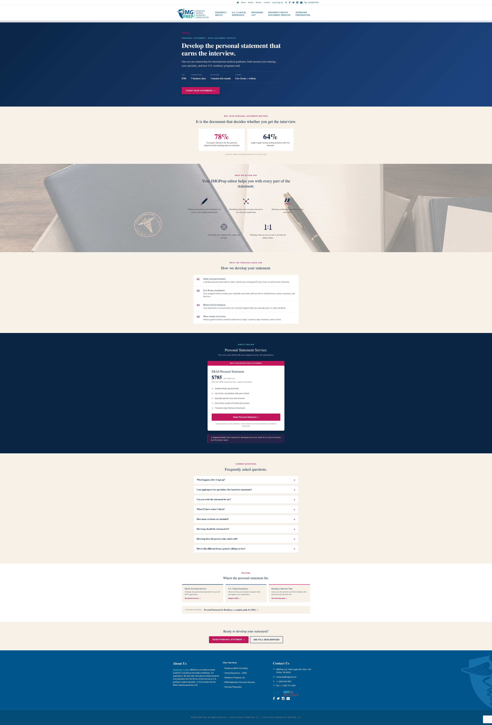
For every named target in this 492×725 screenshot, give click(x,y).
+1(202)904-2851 (312, 2)
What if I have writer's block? (246, 509)
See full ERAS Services (266, 639)
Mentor (259, 2)
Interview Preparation (303, 13)
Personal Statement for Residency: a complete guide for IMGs (231, 609)
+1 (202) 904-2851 (283, 681)
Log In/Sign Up (277, 2)
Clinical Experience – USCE (235, 673)
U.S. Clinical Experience (239, 13)
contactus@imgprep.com (286, 677)
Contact (267, 2)
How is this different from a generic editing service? (246, 549)
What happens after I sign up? (246, 480)
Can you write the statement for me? (246, 499)
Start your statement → (200, 90)
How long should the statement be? (246, 529)
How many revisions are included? (246, 519)
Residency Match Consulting (235, 668)
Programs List (257, 13)
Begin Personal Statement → (246, 417)
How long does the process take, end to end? (246, 539)
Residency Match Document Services (279, 13)
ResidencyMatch (221, 13)
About (243, 2)
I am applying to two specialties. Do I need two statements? (246, 489)
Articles (251, 2)
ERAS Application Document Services (239, 682)
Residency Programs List (234, 677)
